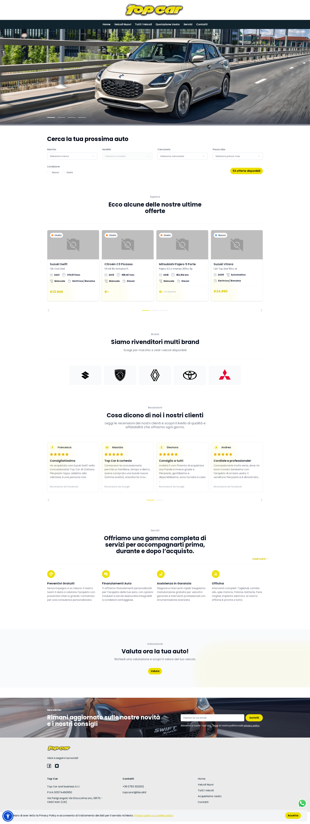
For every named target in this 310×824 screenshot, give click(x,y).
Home (106, 24)
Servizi (188, 24)
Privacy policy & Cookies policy (153, 815)
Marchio (51, 149)
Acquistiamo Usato (210, 796)
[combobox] (72, 156)
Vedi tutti (259, 559)
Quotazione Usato (168, 24)
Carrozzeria (164, 149)
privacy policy (251, 725)
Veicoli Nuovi (122, 24)
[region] (155, 271)
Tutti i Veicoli (143, 24)
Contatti (201, 24)
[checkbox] (48, 172)
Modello (106, 149)
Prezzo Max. (219, 149)
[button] (8, 816)
